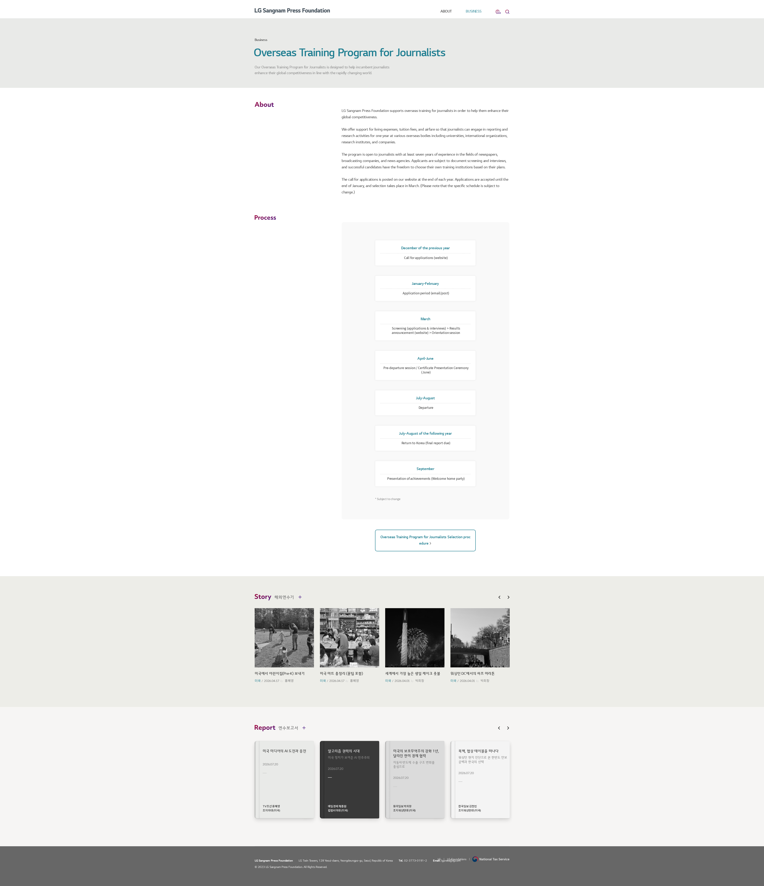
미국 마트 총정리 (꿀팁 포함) (341, 674)
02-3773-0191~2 (415, 860)
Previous (499, 597)
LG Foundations (456, 859)
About (446, 11)
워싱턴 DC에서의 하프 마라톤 (472, 674)
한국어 (498, 11)
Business (473, 11)
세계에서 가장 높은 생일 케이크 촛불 (412, 674)
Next (508, 597)
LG (439, 859)
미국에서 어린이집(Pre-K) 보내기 (279, 674)
